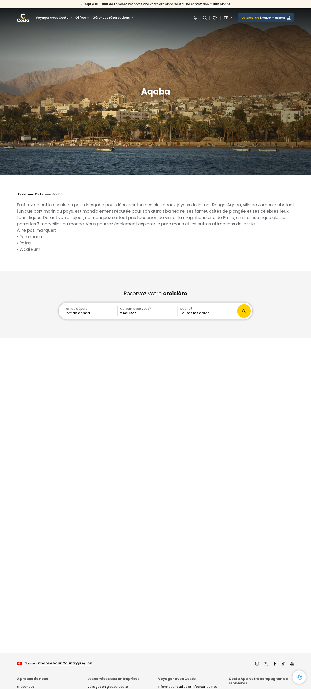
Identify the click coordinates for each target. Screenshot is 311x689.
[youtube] (292, 664)
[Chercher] (204, 18)
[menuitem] (87, 311)
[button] (215, 18)
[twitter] (266, 664)
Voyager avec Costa (52, 18)
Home (21, 194)
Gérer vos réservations (111, 18)
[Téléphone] (195, 18)
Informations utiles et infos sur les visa (187, 687)
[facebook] (275, 664)
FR (226, 18)
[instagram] (257, 664)
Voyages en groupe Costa (108, 687)
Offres (80, 18)
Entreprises (25, 687)
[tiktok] (283, 664)
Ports (39, 194)
